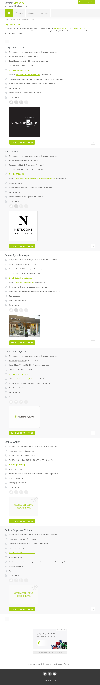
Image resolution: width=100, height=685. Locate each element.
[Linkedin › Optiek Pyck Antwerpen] (21, 310)
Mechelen (21, 56)
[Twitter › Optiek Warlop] (11, 492)
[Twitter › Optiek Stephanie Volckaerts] (11, 580)
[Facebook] (50, 674)
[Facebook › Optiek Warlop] (16, 492)
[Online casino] (51, 629)
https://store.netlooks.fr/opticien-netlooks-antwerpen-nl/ (35, 179)
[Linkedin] (55, 674)
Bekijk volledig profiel (22, 142)
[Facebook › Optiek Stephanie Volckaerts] (16, 580)
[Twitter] (45, 674)
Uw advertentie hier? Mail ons (50, 652)
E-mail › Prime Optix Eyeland (19, 374)
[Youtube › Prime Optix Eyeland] (26, 402)
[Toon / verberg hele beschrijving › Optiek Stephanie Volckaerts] (50, 562)
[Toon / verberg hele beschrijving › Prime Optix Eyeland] (50, 383)
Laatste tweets (15, 93)
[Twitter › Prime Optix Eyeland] (11, 402)
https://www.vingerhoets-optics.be (28, 75)
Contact (44, 13)
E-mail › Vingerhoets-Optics (19, 70)
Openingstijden (15, 88)
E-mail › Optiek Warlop (17, 465)
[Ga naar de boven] (93, 142)
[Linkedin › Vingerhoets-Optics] (21, 102)
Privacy (54, 680)
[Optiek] (9, 13)
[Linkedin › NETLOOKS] (21, 206)
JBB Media (48, 680)
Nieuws (19, 13)
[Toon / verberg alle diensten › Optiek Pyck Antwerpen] (50, 291)
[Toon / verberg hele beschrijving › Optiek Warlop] (50, 473)
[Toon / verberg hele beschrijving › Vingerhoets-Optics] (50, 79)
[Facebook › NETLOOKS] (16, 206)
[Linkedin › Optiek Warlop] (21, 492)
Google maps (32, 56)
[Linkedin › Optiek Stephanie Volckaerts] (21, 580)
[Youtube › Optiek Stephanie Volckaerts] (26, 580)
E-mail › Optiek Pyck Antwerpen (20, 278)
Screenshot (46, 75)
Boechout (21, 539)
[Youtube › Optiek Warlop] (26, 492)
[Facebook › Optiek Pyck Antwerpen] (16, 310)
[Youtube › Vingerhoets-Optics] (26, 102)
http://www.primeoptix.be (24, 379)
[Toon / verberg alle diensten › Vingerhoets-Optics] (50, 84)
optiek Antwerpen (60, 28)
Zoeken (31, 13)
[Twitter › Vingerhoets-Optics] (11, 102)
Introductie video (36, 197)
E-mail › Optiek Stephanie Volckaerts (22, 553)
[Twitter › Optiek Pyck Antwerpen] (11, 310)
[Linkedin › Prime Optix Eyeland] (21, 402)
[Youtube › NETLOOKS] (26, 206)
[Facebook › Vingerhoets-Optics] (16, 102)
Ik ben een (86, 2)
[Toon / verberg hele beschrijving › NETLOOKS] (50, 183)
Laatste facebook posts (32, 93)
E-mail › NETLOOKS (16, 174)
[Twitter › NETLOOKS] (11, 206)
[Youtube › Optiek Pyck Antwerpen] (26, 310)
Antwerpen (13, 56)
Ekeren (20, 451)
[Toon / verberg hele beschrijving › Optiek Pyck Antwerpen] (50, 287)
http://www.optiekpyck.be (25, 283)
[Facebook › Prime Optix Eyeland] (16, 402)
